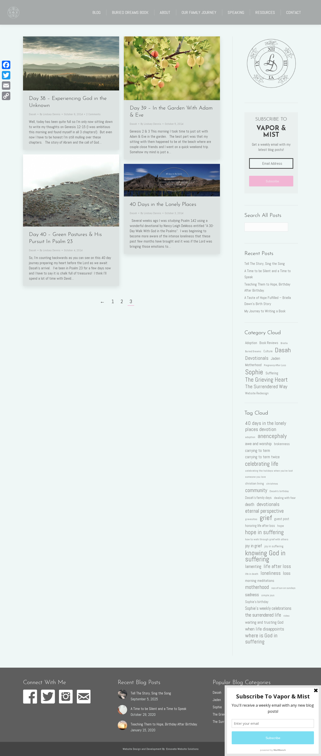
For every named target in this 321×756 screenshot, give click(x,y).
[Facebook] (6, 65)
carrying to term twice (262, 456)
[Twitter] (6, 75)
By (50, 114)
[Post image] (122, 694)
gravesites (251, 519)
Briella (284, 343)
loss (286, 573)
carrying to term (257, 450)
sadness (252, 595)
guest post (281, 519)
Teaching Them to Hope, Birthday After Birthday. (267, 287)
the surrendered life (263, 615)
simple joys (267, 595)
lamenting (253, 566)
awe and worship (258, 443)
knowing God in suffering (265, 556)
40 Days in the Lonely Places (163, 204)
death (249, 504)
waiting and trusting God (264, 622)
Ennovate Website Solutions (182, 749)
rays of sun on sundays (283, 588)
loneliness (271, 573)
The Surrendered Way (266, 387)
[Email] (6, 85)
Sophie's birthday (256, 602)
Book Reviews (268, 343)
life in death (251, 574)
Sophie (254, 372)
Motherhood (253, 364)
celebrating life (261, 464)
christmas (272, 484)
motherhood (257, 587)
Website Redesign (257, 393)
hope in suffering (264, 532)
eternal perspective (264, 511)
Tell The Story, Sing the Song (264, 263)
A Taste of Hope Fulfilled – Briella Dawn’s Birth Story (267, 300)
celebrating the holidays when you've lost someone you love (269, 474)
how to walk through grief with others (266, 539)
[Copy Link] (6, 96)
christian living (254, 483)
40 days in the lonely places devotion (265, 426)
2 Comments (93, 114)
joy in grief (253, 546)
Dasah (32, 114)
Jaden (275, 358)
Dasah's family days (258, 498)
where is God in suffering (261, 638)
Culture (268, 351)
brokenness (282, 444)
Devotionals (256, 358)
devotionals (268, 504)
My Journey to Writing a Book (265, 311)
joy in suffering (273, 546)
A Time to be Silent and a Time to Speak (267, 273)
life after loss (277, 566)
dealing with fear (285, 498)
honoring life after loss (260, 526)
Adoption (251, 342)
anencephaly (272, 436)
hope (280, 526)
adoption (250, 437)
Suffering (272, 373)
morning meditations (259, 580)
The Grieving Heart (266, 380)
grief (266, 518)
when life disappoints (264, 629)
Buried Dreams (253, 351)
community (256, 490)
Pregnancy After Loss (275, 365)
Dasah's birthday (279, 491)
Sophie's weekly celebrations (268, 608)
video (286, 616)
